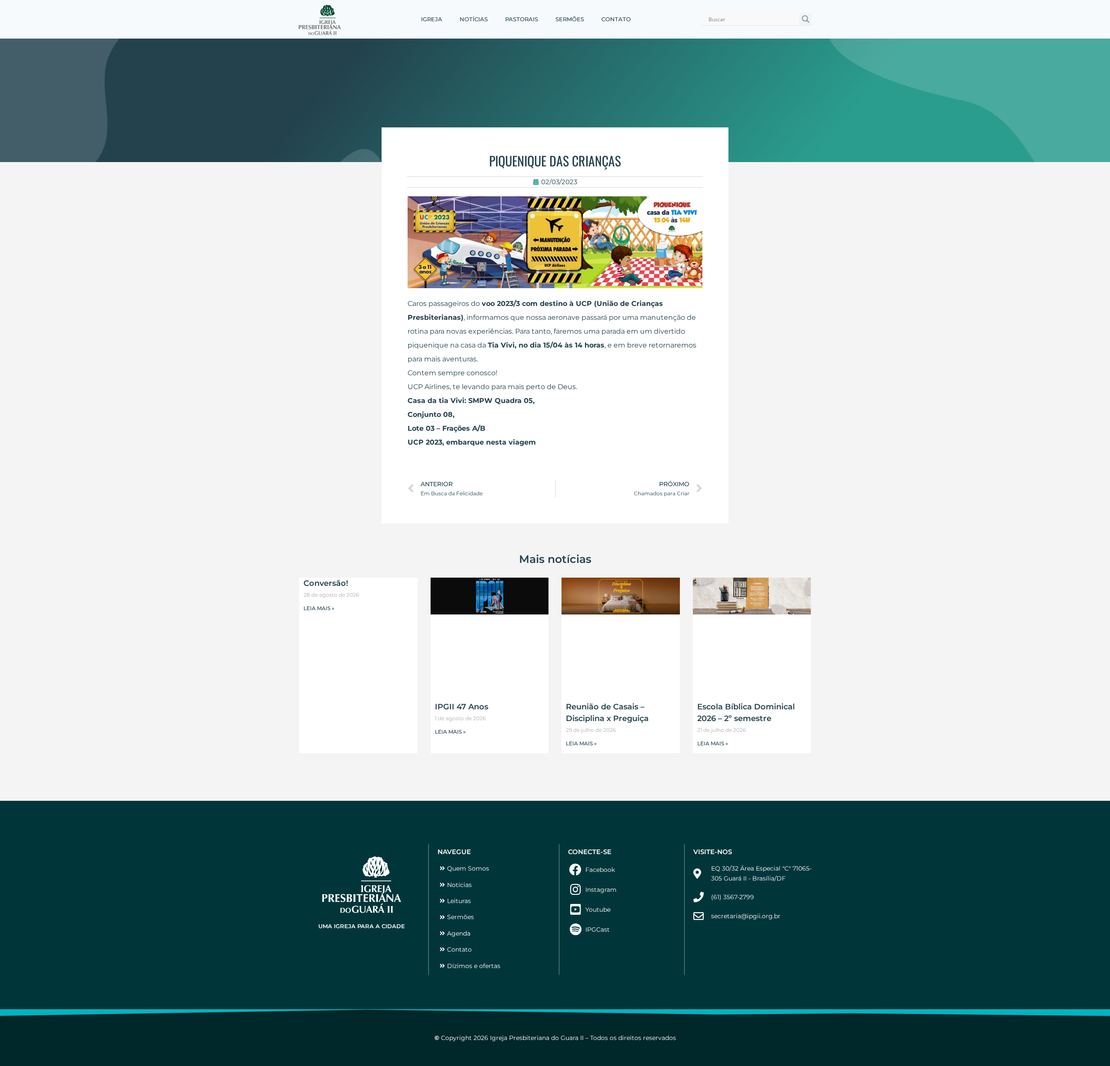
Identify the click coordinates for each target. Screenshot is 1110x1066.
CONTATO (616, 19)
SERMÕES (569, 19)
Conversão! (326, 583)
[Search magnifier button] (806, 19)
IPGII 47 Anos (461, 707)
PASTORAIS (521, 19)
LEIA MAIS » (319, 608)
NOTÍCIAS (474, 19)
